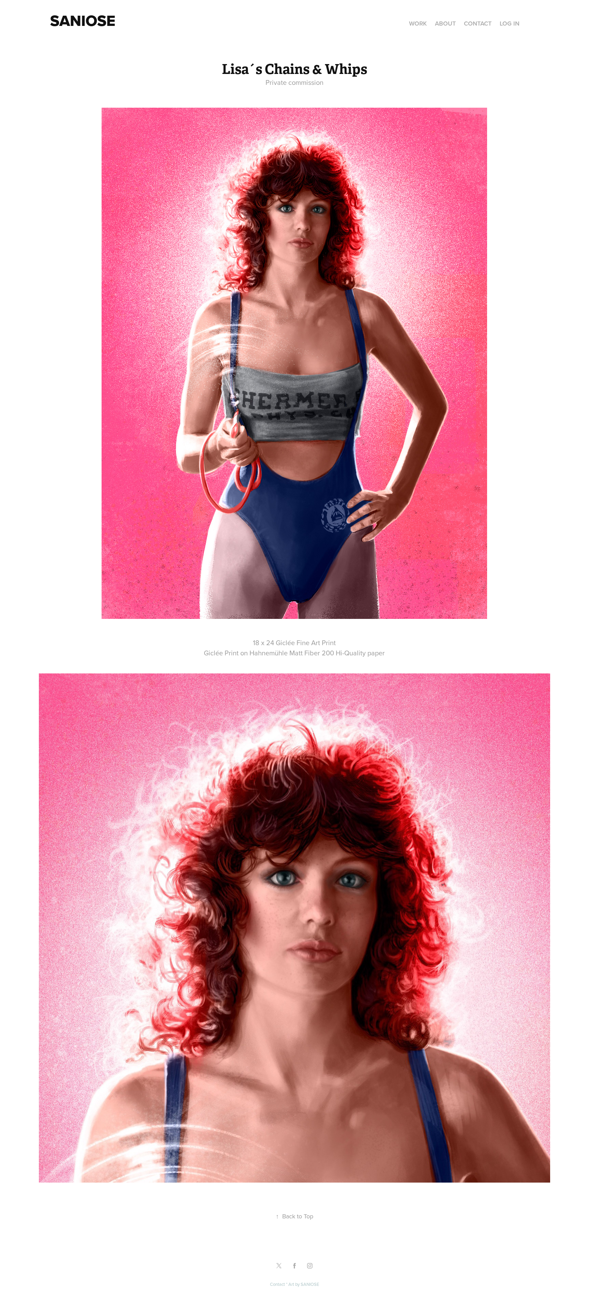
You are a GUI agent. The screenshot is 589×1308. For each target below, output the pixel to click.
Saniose (83, 20)
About (445, 23)
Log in (509, 23)
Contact (478, 23)
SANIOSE (310, 1284)
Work (418, 23)
